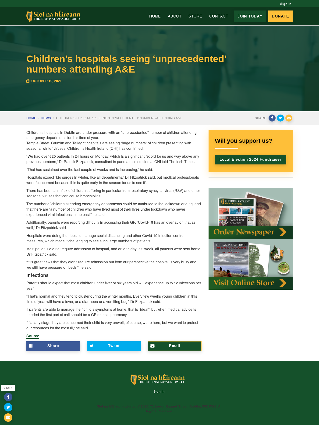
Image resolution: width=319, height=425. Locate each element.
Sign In (285, 4)
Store (195, 16)
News (46, 118)
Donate (280, 16)
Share (53, 346)
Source (32, 335)
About (175, 16)
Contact (218, 16)
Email (174, 346)
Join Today (249, 16)
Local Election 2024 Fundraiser (250, 159)
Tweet (114, 346)
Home (155, 16)
